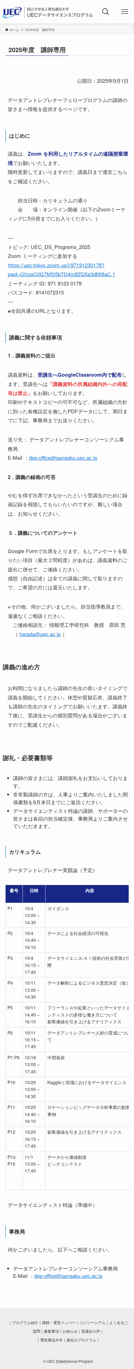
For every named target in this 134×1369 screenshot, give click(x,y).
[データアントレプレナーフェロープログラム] (48, 12)
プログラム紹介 (25, 1322)
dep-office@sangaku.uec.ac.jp (63, 457)
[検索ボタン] (105, 12)
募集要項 (51, 1331)
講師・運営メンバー (59, 1322)
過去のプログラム (81, 1339)
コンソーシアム (92, 1322)
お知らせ (70, 1331)
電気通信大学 (51, 1339)
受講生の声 (90, 1331)
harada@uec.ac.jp (40, 634)
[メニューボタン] (124, 12)
